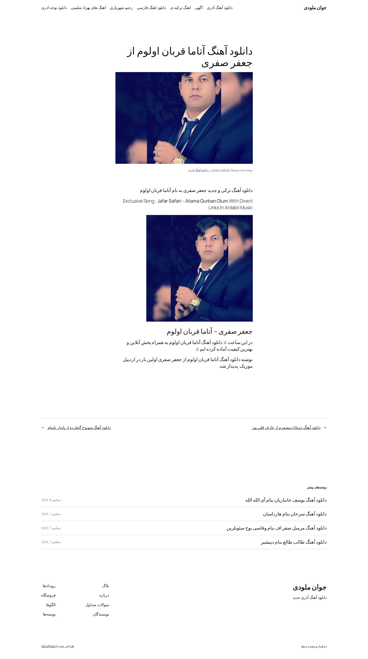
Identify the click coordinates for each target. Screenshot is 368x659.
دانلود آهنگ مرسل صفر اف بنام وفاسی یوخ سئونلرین (277, 528)
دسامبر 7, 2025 (51, 514)
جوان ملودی (315, 7)
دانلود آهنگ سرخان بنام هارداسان (295, 514)
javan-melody (221, 170)
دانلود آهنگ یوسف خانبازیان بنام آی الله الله (286, 500)
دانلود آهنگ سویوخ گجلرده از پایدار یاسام (79, 427)
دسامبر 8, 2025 (51, 500)
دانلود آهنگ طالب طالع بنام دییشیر (294, 542)
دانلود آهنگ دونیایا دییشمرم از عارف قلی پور (286, 427)
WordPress (48, 646)
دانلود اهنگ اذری (198, 170)
